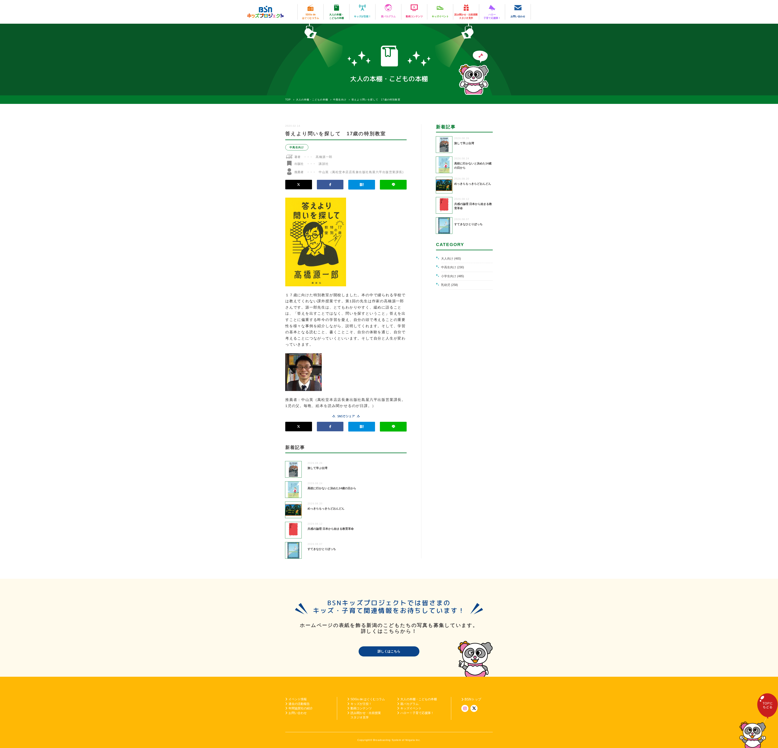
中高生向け (297, 147)
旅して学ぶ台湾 (317, 468)
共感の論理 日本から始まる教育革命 (331, 528)
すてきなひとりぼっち (322, 549)
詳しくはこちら (389, 651)
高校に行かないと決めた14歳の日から (332, 488)
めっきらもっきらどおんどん (326, 508)
